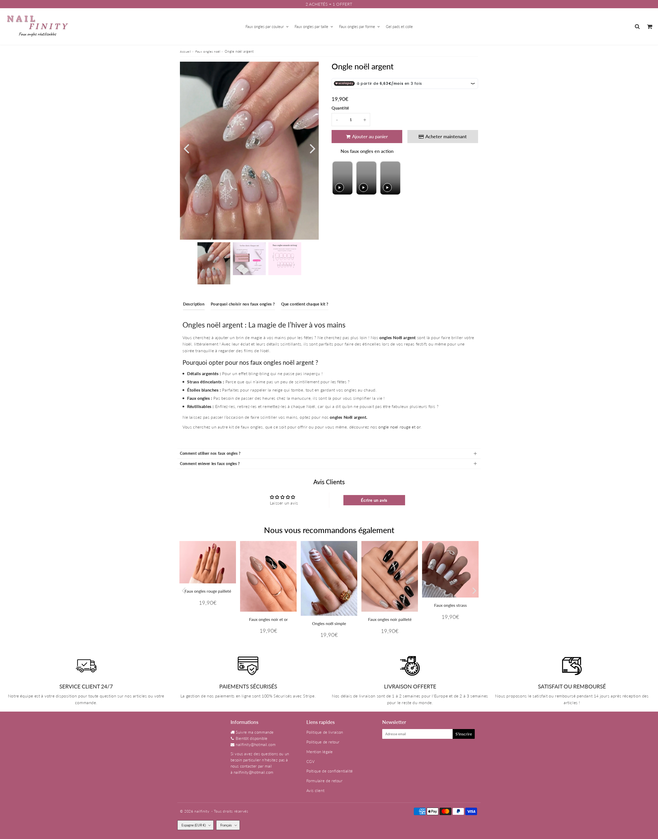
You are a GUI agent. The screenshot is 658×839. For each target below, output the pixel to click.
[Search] (637, 26)
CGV (310, 761)
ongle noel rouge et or (399, 426)
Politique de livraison (324, 732)
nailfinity (201, 811)
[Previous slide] (337, 178)
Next (312, 147)
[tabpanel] (214, 263)
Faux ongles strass (450, 605)
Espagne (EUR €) (193, 825)
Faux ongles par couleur (264, 26)
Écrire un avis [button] (374, 500)
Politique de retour (323, 742)
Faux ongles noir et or (268, 619)
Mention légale (319, 751)
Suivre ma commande (255, 732)
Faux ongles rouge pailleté (208, 591)
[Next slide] (395, 178)
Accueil (185, 51)
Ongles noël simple (329, 623)
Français (226, 825)
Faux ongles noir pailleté (390, 619)
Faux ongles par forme (357, 26)
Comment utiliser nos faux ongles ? (210, 453)
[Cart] (649, 26)
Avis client (315, 790)
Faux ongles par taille (311, 26)
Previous (186, 147)
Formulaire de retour (324, 780)
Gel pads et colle (399, 26)
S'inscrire (463, 733)
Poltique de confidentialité (329, 771)
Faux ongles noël (208, 51)
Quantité (340, 107)
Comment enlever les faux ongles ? (210, 463)
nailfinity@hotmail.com (256, 744)
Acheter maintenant (446, 136)
